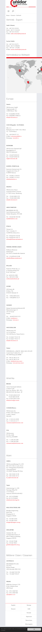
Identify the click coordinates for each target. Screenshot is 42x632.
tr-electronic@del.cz (16, 136)
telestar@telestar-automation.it (14, 239)
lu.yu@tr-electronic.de (12, 477)
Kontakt (29, 612)
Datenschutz (29, 620)
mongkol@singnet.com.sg (13, 522)
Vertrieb (13, 15)
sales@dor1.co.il (10, 594)
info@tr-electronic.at (11, 117)
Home (7, 15)
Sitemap (29, 605)
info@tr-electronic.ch (12, 340)
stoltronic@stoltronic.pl (12, 278)
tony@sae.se (14, 318)
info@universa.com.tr (16, 361)
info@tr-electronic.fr (11, 200)
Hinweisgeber (29, 624)
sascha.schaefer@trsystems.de (18, 49)
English (13, 605)
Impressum (29, 616)
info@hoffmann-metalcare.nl (14, 258)
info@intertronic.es (11, 179)
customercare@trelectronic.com (14, 422)
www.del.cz (16, 138)
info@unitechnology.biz (12, 500)
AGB (29, 609)
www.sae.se (16, 320)
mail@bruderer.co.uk (11, 218)
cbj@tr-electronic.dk (11, 158)
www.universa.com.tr (18, 363)
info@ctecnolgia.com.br (12, 400)
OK (34, 629)
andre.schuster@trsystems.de (18, 33)
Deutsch (13, 609)
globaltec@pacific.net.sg (13, 544)
